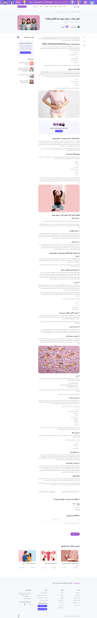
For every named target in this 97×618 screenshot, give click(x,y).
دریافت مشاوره (59, 131)
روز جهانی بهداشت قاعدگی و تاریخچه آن (24, 63)
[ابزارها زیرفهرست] (58, 6)
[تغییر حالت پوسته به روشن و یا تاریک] (34, 6)
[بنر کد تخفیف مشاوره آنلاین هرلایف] (48, 3)
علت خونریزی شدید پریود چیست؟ (50, 563)
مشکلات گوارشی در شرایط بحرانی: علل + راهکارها (24, 81)
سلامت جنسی (32, 567)
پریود (69, 11)
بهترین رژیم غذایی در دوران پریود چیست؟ (47, 491)
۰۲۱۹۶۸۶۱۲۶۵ (26, 598)
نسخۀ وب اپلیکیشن (42, 609)
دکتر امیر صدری (74, 27)
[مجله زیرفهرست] (63, 6)
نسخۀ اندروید (42, 606)
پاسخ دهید (78, 509)
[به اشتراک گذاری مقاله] (84, 45)
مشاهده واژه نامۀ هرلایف (26, 52)
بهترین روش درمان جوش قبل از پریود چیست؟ (69, 491)
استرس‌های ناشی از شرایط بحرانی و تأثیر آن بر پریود (70, 564)
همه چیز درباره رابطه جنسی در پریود (29, 563)
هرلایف (79, 11)
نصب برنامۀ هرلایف (21, 6)
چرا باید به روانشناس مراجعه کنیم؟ (23, 75)
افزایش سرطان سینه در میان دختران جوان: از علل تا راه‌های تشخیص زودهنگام (23, 69)
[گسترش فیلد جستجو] (37, 6)
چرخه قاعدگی (72, 11)
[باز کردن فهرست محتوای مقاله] (18, 37)
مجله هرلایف (63, 27)
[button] (84, 41)
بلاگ (76, 11)
